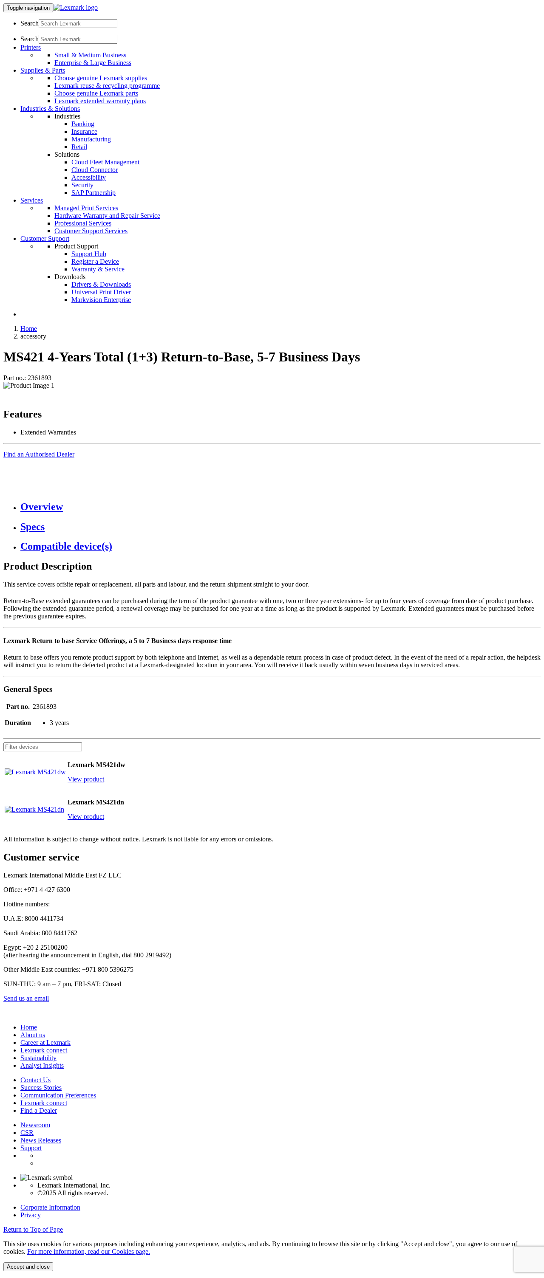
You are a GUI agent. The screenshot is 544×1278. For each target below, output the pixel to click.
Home (28, 328)
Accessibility (88, 177)
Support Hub (88, 253)
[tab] (280, 507)
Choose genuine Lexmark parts (96, 93)
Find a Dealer (38, 1110)
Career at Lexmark (45, 1042)
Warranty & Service (98, 269)
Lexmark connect (43, 1050)
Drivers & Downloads (101, 284)
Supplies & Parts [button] (42, 70)
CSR (27, 1132)
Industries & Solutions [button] (50, 108)
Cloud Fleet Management (105, 162)
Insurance (84, 131)
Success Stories (41, 1087)
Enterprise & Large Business (92, 62)
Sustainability (38, 1057)
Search (29, 23)
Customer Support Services (91, 230)
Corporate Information (50, 1207)
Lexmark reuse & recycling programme (107, 85)
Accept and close (28, 1267)
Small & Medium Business (90, 55)
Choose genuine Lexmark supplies (100, 78)
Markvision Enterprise (101, 299)
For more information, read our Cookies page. (88, 1251)
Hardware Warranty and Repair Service (107, 215)
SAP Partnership (93, 192)
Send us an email (26, 998)
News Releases (40, 1140)
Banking (82, 123)
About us (32, 1034)
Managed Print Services (86, 208)
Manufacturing (91, 139)
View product (86, 779)
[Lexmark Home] (75, 7)
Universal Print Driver (101, 292)
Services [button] (31, 200)
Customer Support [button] (44, 238)
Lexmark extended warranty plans (100, 100)
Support (31, 1147)
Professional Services (82, 223)
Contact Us (35, 1079)
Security (82, 185)
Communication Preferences (58, 1095)
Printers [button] (30, 47)
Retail (79, 146)
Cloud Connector (94, 169)
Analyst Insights (42, 1065)
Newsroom (35, 1124)
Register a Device (95, 261)
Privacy (30, 1215)
